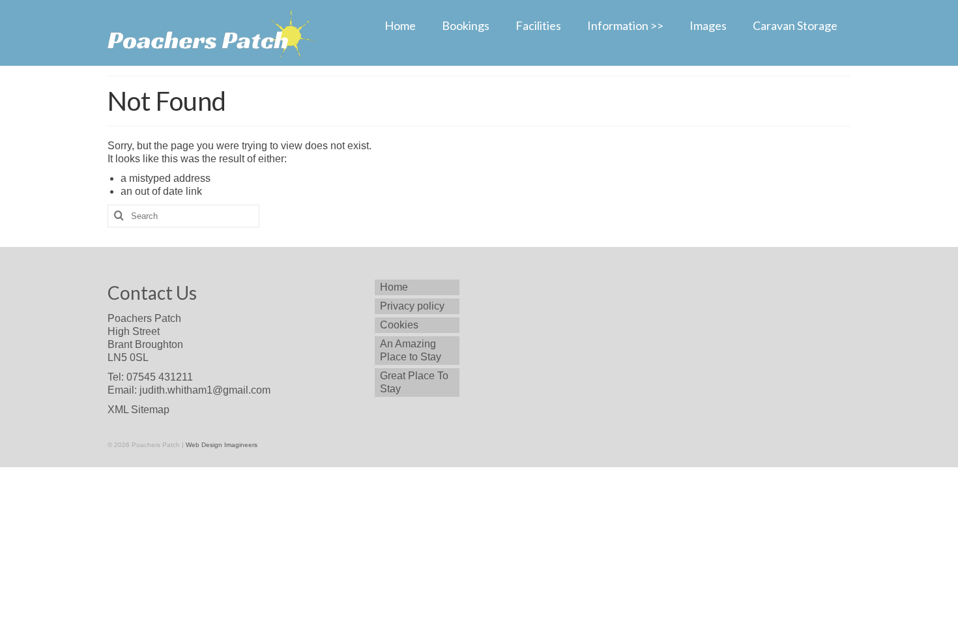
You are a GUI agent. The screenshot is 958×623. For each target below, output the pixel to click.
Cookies (399, 324)
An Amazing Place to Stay (410, 350)
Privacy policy (412, 306)
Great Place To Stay (414, 382)
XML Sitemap (138, 409)
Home (394, 287)
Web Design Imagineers (221, 444)
